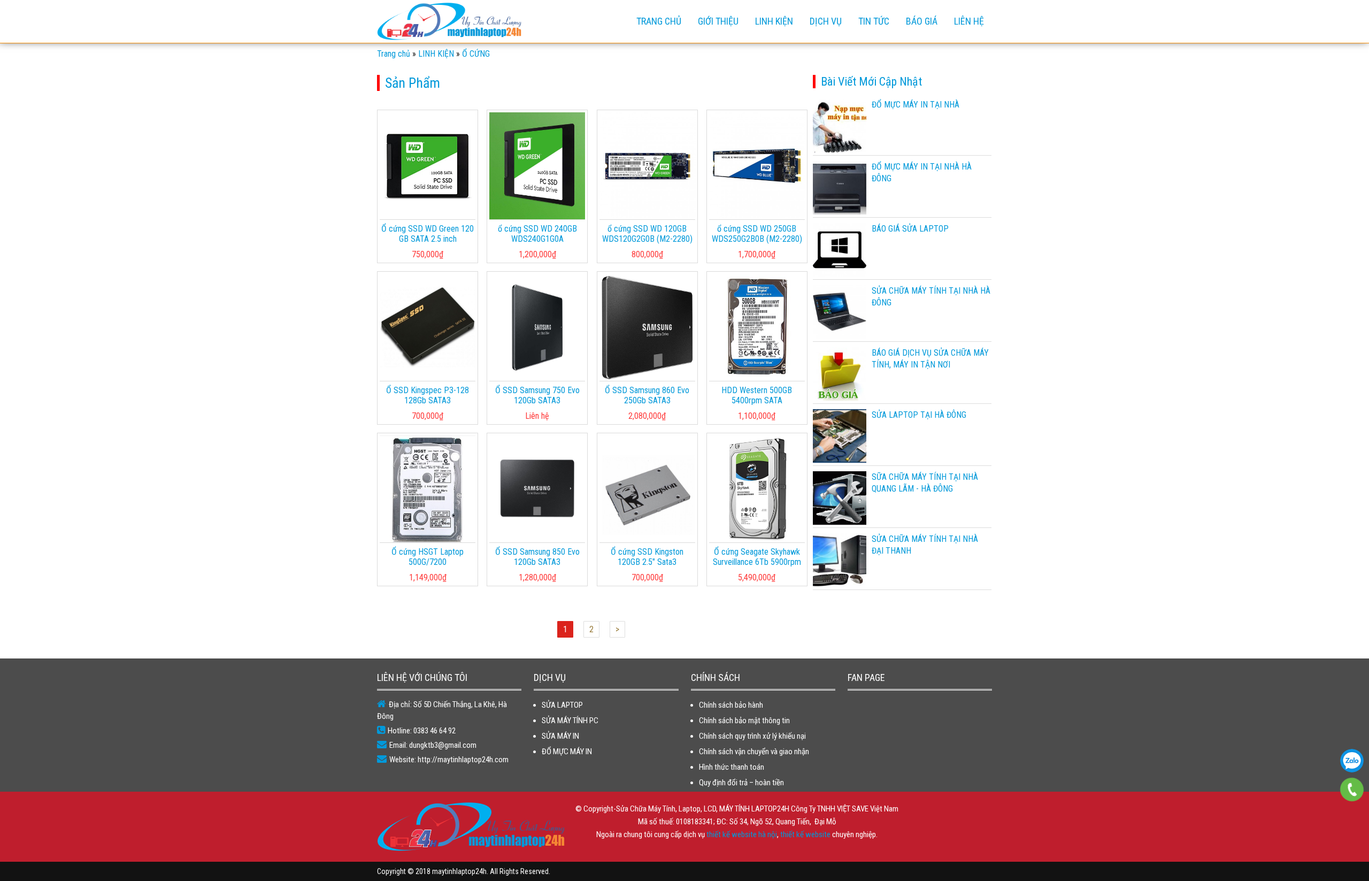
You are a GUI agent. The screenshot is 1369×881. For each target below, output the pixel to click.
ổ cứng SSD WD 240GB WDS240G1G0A (537, 234)
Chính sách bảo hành (731, 705)
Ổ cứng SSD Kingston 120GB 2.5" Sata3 (647, 557)
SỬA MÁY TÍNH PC (570, 720)
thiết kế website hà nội (741, 834)
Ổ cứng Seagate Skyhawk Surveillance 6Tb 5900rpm (757, 557)
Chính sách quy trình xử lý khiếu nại (752, 736)
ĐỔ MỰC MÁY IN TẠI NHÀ (915, 104)
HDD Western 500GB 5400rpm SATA (756, 395)
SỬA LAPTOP (562, 705)
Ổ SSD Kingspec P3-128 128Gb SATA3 (427, 395)
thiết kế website (805, 834)
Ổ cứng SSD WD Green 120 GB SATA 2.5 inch (427, 234)
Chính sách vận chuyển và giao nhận (754, 751)
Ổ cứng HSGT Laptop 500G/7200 (427, 557)
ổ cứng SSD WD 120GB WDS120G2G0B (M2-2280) (647, 234)
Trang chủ (658, 21)
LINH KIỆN (774, 21)
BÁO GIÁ (921, 21)
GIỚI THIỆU (718, 21)
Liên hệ (969, 21)
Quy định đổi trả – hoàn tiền (741, 782)
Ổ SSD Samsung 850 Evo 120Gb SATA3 (537, 557)
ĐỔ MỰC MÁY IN (567, 751)
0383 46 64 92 (1352, 760)
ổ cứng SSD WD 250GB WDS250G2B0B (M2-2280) (757, 234)
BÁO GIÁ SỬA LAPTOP (910, 229)
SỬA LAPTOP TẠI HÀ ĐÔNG (919, 415)
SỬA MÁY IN (560, 736)
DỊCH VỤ (826, 21)
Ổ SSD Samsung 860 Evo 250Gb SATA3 (647, 395)
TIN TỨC (873, 21)
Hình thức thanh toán (731, 767)
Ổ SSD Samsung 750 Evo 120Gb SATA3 (537, 395)
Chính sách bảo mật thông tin (744, 720)
